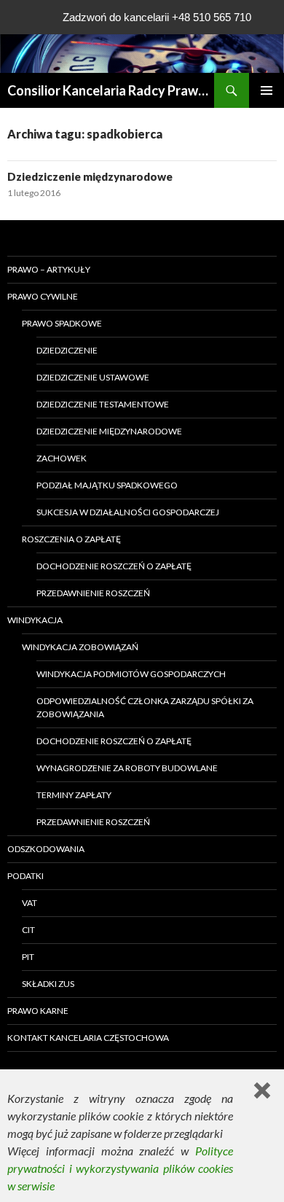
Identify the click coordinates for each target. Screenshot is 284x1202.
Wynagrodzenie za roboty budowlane (127, 767)
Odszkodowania (45, 848)
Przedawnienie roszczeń (93, 593)
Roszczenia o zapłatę (71, 539)
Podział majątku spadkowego (107, 485)
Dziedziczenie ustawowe (92, 377)
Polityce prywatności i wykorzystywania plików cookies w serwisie (120, 1168)
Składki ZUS (48, 983)
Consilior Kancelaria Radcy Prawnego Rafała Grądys (110, 90)
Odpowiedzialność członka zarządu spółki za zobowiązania (144, 707)
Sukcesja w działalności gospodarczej (127, 512)
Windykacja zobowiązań (80, 646)
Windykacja (35, 619)
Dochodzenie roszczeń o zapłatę (114, 566)
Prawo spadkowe (62, 323)
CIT (28, 929)
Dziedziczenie (67, 350)
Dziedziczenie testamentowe (102, 404)
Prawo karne (37, 1010)
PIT (28, 956)
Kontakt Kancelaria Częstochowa (88, 1037)
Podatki (25, 875)
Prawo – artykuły (48, 269)
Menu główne (266, 90)
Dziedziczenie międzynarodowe (90, 176)
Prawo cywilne (42, 296)
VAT (29, 902)
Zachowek (61, 458)
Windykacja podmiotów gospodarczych (131, 673)
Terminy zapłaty (73, 794)
